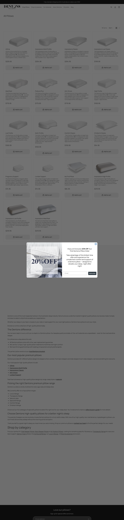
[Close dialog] (96, 244)
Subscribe (92, 273)
